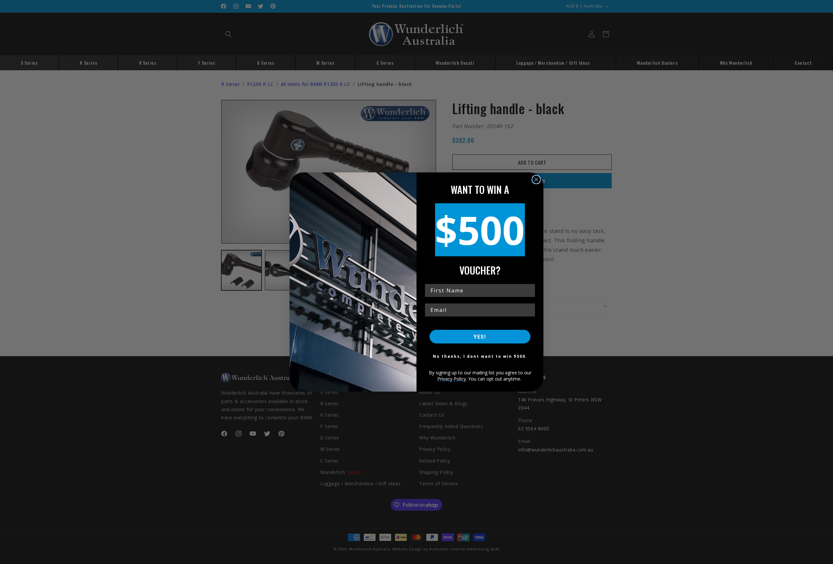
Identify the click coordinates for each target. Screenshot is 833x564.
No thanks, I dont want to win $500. (480, 356)
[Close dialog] (536, 179)
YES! (479, 336)
